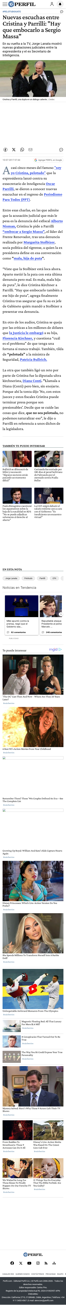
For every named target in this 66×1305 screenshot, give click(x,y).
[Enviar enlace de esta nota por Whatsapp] (22, 149)
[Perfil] (33, 1255)
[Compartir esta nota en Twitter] (14, 149)
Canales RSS (8, 1274)
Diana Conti (32, 380)
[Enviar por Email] (30, 149)
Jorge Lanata (11, 578)
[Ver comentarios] (61, 12)
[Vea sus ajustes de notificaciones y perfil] (60, 4)
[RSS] (46, 1263)
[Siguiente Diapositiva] (61, 614)
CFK (54, 578)
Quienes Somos (23, 1274)
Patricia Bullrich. (33, 359)
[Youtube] (29, 1263)
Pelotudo (28, 578)
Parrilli (42, 578)
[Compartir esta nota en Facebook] (5, 149)
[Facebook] (12, 1263)
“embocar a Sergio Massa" (24, 231)
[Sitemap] (54, 1263)
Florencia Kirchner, (18, 338)
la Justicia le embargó (26, 333)
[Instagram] (38, 1263)
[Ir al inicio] (21, 4)
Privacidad (51, 1274)
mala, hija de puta (28, 258)
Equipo (60, 1274)
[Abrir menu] (5, 4)
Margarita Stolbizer (39, 242)
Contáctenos (37, 1274)
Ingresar (52, 4)
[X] (20, 1263)
